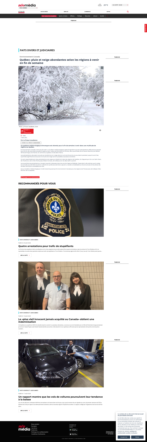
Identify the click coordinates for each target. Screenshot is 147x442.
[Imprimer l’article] (100, 130)
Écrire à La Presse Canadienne (31, 142)
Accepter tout (124, 437)
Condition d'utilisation (38, 434)
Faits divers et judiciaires (37, 50)
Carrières (34, 428)
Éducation (87, 16)
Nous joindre (35, 424)
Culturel (95, 16)
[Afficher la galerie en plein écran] (102, 67)
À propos (34, 426)
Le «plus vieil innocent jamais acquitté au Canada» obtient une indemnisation (56, 320)
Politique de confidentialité (39, 432)
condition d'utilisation (131, 433)
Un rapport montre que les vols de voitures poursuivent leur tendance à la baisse (60, 398)
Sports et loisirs (63, 16)
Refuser (137, 437)
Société (102, 16)
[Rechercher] (128, 11)
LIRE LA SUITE (24, 255)
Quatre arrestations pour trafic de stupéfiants (45, 246)
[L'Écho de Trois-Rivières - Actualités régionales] (27, 5)
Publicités (34, 430)
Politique (79, 16)
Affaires (72, 16)
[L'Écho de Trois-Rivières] (24, 429)
